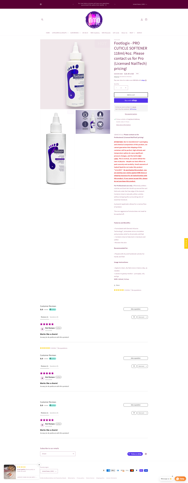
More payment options (131, 114)
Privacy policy (80, 478)
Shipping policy (100, 478)
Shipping (116, 76)
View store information (123, 125)
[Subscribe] (73, 453)
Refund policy (71, 478)
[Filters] (134, 317)
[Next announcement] (115, 4)
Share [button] (118, 285)
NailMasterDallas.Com (50, 478)
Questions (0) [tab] (54, 317)
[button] (42, 19)
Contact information (111, 478)
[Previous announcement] (73, 4)
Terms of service (90, 478)
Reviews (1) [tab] (44, 317)
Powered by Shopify (61, 478)
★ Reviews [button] (186, 243)
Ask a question (136, 309)
